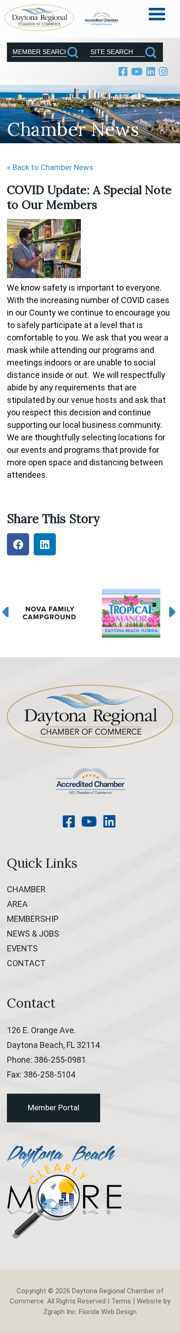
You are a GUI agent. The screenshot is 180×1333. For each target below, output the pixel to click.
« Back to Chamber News (50, 167)
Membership (33, 919)
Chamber (26, 889)
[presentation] (7, 612)
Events (22, 948)
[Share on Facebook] (18, 544)
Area (17, 904)
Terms (121, 1301)
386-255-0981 (60, 1060)
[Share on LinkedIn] (45, 544)
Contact (26, 963)
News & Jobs (33, 933)
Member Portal (53, 1107)
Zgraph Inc (59, 1312)
